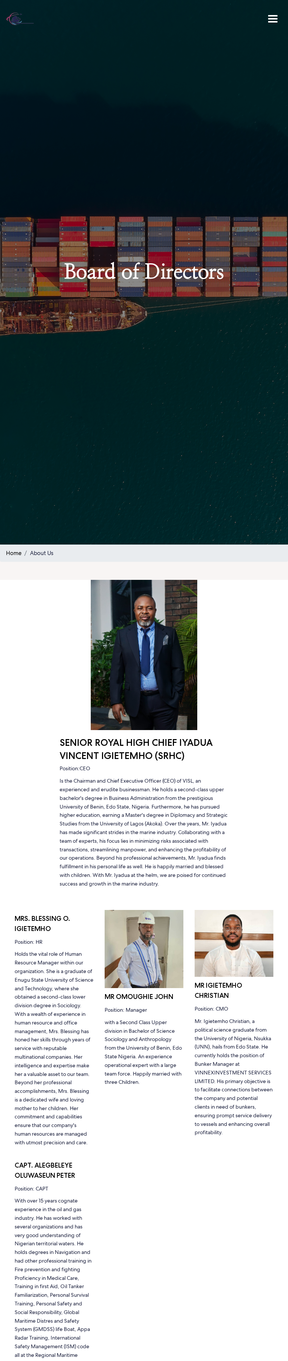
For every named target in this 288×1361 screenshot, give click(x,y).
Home (13, 553)
